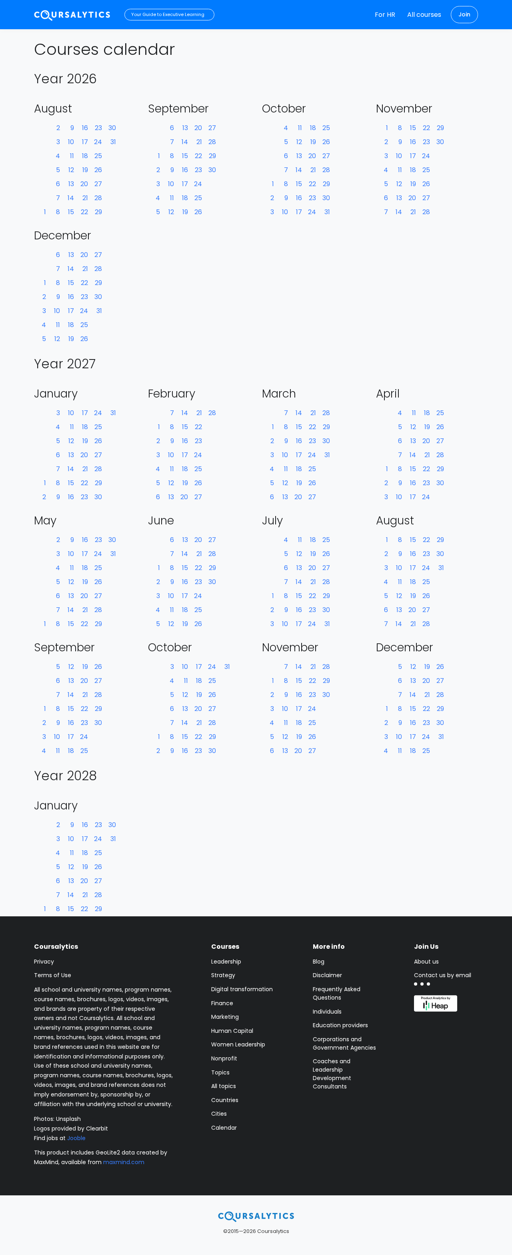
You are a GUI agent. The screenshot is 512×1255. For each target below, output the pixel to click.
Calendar (224, 1128)
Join (464, 14)
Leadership (226, 962)
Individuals (327, 1012)
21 (85, 198)
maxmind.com (123, 1162)
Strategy (223, 975)
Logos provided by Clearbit (71, 1128)
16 (85, 128)
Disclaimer (327, 975)
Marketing (225, 1017)
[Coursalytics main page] (72, 15)
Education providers (340, 1025)
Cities (219, 1114)
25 (98, 156)
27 (98, 184)
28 (98, 198)
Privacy (44, 962)
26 (98, 170)
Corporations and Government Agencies (344, 1043)
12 (71, 170)
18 (85, 156)
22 (84, 212)
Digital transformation (242, 989)
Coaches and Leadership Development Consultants (332, 1073)
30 (112, 128)
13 (71, 184)
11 (72, 156)
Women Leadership (238, 1044)
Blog (318, 962)
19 (85, 170)
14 (71, 198)
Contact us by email (442, 975)
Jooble (76, 1138)
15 (71, 212)
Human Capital (232, 1031)
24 (98, 142)
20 (84, 184)
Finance (222, 1003)
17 (85, 142)
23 (98, 128)
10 (71, 142)
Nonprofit (224, 1058)
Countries (224, 1100)
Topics (220, 1072)
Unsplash (68, 1119)
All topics (223, 1086)
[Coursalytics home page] (256, 1216)
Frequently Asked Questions (336, 993)
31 (113, 142)
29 (98, 212)
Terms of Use (52, 975)
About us (426, 962)
